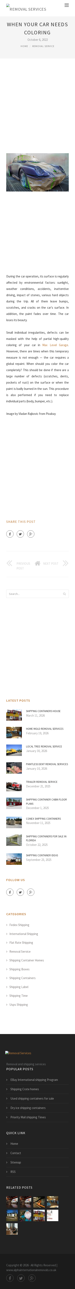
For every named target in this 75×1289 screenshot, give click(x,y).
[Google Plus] (30, 534)
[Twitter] (20, 534)
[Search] (64, 594)
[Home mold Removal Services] (52, 1202)
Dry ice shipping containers (28, 1108)
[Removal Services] (26, 8)
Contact (15, 1153)
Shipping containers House (43, 711)
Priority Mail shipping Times (28, 1117)
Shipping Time (18, 996)
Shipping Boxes (19, 969)
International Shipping (23, 934)
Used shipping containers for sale (32, 1098)
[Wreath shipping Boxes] (25, 1215)
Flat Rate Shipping (21, 943)
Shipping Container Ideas (42, 855)
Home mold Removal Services (44, 729)
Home (24, 46)
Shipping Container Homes (26, 960)
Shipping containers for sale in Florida (46, 838)
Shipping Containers (22, 978)
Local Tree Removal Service (44, 746)
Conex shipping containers (43, 818)
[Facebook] (10, 534)
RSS (13, 1172)
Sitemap (15, 1162)
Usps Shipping (18, 1005)
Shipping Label (18, 987)
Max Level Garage (55, 345)
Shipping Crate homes (24, 1089)
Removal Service (43, 46)
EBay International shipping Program (34, 1080)
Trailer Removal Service (42, 782)
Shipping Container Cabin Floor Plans (46, 801)
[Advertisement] (37, 105)
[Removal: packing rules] (12, 1229)
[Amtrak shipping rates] (39, 1202)
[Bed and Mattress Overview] (25, 1202)
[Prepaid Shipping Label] (52, 1215)
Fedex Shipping (19, 925)
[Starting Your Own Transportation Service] (12, 1202)
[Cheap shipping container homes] (12, 1215)
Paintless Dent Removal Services (47, 764)
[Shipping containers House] (39, 1215)
